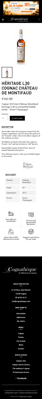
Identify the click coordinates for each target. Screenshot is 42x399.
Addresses (21, 317)
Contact (21, 349)
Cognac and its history (21, 365)
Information (21, 313)
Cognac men (21, 361)
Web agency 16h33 (26, 396)
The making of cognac (21, 368)
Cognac (21, 333)
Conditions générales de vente (28, 392)
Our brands (21, 341)
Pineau (21, 337)
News (21, 345)
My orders (21, 321)
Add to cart (18, 118)
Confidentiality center (11, 392)
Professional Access (21, 372)
